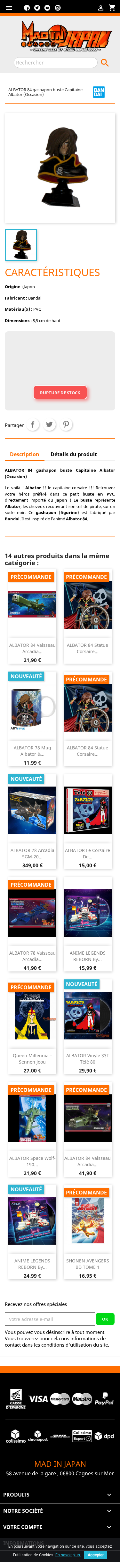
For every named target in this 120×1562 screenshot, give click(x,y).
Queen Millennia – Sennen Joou (32, 1058)
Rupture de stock (60, 393)
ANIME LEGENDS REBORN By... (88, 956)
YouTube (47, 10)
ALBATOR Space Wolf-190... (32, 1161)
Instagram (57, 10)
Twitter (37, 10)
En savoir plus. (68, 1555)
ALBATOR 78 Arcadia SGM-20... (32, 853)
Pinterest (66, 424)
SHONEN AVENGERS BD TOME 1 (87, 1264)
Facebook (27, 10)
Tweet (49, 424)
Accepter (96, 1555)
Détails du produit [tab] (74, 454)
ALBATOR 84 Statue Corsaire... (87, 648)
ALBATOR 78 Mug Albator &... (32, 751)
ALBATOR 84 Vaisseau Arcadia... (32, 648)
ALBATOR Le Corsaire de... (87, 853)
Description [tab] (24, 454)
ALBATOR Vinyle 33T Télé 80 (87, 1058)
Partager (32, 424)
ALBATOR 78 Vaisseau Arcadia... (32, 956)
